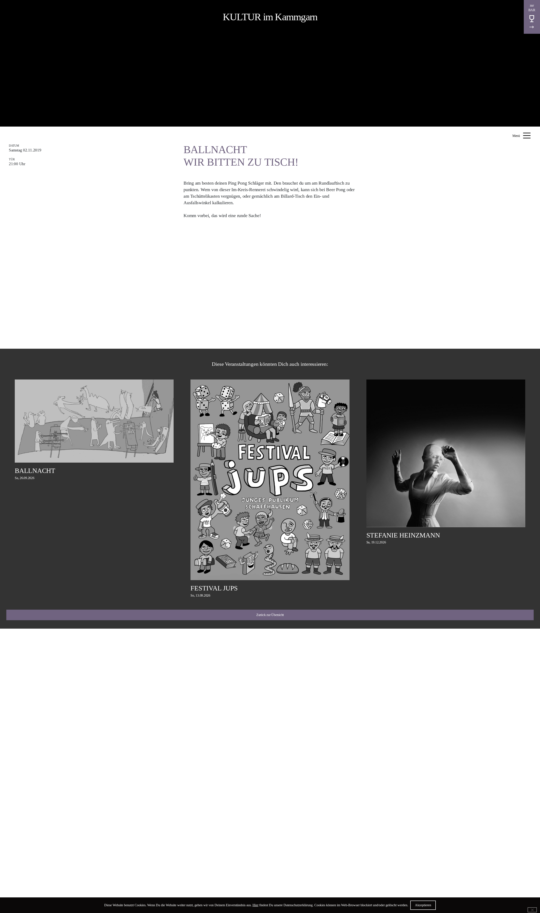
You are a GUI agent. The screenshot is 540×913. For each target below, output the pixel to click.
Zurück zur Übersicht (270, 615)
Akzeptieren (423, 905)
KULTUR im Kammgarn (270, 16)
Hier (255, 905)
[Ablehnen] (532, 909)
